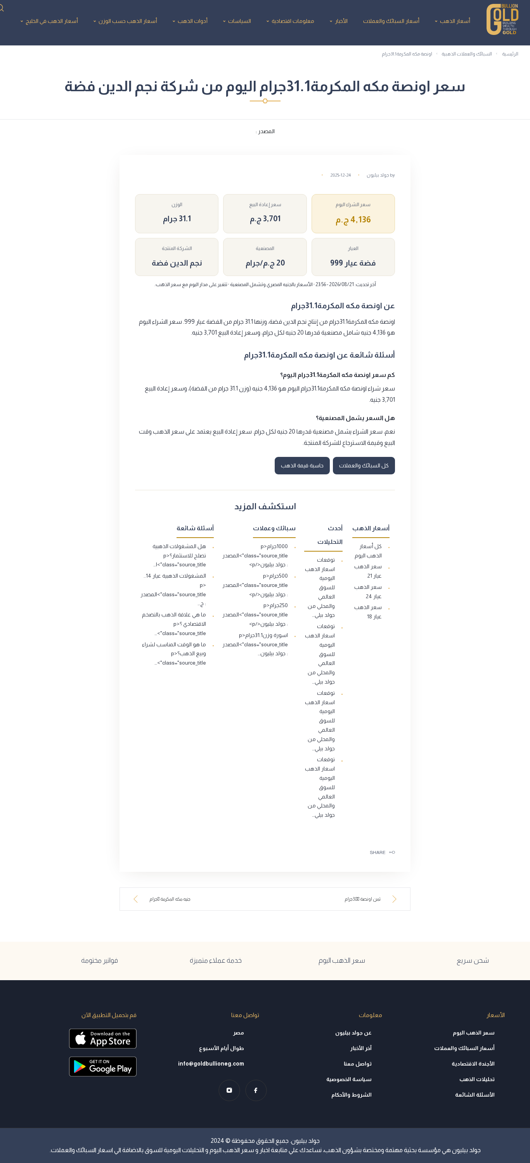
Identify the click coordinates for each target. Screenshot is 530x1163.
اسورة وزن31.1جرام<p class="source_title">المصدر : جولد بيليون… (255, 644)
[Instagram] (229, 1090)
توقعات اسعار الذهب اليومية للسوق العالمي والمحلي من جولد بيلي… (320, 587)
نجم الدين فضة (177, 263)
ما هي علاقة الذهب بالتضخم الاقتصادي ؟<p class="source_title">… (174, 623)
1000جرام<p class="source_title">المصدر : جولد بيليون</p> (255, 555)
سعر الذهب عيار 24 (368, 591)
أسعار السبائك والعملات (391, 21)
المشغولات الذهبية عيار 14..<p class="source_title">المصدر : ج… (173, 589)
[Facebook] (255, 1090)
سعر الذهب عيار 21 (368, 571)
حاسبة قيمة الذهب (302, 465)
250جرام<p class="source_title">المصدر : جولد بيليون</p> (255, 614)
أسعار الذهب (455, 21)
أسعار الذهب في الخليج (52, 21)
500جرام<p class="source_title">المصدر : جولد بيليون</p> (255, 585)
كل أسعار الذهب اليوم (368, 551)
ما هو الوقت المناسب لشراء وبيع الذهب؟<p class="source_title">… (174, 653)
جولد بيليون (378, 175)
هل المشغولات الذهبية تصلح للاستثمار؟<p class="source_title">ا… (179, 555)
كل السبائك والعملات (364, 465)
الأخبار (341, 21)
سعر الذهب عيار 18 (368, 612)
